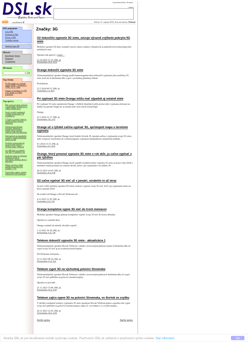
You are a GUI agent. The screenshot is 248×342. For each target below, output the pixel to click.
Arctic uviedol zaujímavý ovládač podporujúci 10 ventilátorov (15, 114)
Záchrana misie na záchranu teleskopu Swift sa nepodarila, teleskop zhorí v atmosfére (16, 158)
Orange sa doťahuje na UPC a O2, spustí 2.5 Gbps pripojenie (16, 92)
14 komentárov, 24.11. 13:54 (47, 313)
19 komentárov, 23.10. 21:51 (47, 62)
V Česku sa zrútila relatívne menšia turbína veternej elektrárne (15, 121)
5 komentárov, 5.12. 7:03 (45, 201)
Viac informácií (165, 338)
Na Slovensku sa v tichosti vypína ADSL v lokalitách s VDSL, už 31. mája (16, 85)
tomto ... (61, 55)
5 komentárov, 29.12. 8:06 (46, 173)
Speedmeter (9, 56)
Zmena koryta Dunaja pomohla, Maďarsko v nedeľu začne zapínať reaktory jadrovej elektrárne (16, 129)
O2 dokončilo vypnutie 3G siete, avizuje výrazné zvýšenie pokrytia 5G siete (83, 39)
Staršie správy (126, 320)
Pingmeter (9, 59)
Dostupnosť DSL (11, 35)
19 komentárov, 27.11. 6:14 (46, 261)
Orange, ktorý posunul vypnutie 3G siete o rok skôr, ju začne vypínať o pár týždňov (84, 155)
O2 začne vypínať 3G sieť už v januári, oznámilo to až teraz (76, 180)
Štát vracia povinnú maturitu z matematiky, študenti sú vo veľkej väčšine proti (16, 107)
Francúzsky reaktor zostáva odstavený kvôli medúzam (15, 173)
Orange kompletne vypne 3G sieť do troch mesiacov (72, 209)
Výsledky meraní (12, 40)
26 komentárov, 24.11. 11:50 (47, 290)
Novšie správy (43, 320)
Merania (17, 56)
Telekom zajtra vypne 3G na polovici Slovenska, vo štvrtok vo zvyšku (83, 297)
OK (238, 338)
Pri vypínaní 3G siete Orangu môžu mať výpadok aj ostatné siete (80, 98)
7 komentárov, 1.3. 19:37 (45, 91)
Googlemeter (10, 61)
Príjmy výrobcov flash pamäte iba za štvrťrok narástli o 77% (14, 167)
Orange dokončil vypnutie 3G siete (60, 70)
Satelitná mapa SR (12, 46)
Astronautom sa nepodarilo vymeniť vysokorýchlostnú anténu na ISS (15, 138)
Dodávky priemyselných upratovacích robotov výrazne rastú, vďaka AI (14, 145)
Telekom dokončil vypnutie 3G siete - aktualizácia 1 (71, 240)
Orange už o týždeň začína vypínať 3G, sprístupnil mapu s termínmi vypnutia (82, 128)
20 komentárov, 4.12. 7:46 (46, 233)
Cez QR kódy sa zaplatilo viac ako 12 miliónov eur (15, 151)
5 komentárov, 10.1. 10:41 (46, 146)
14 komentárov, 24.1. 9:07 (46, 119)
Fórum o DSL (10, 37)
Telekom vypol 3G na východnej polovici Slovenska (71, 269)
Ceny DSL (9, 32)
